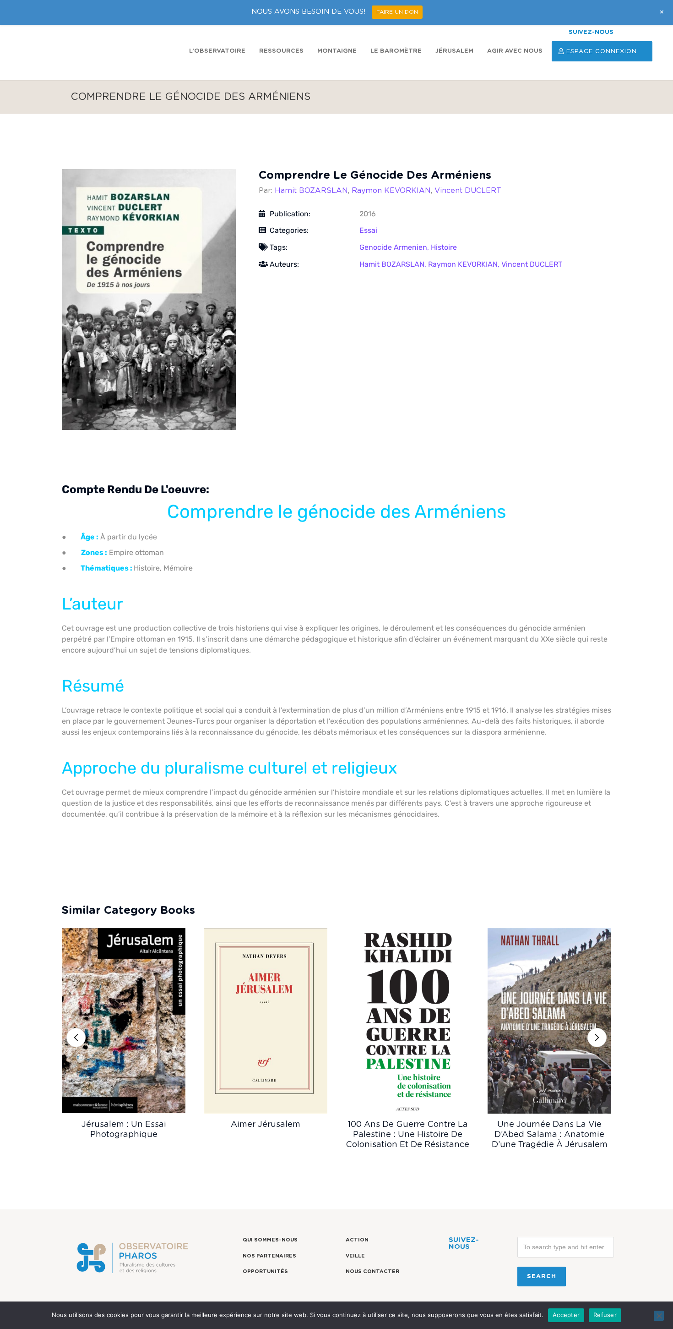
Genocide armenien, (395, 247)
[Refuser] (659, 1316)
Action (357, 1239)
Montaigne (337, 51)
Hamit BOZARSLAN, (393, 264)
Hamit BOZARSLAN (311, 190)
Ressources (281, 51)
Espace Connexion (601, 52)
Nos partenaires (269, 1255)
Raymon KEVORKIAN (391, 190)
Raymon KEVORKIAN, (464, 264)
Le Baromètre (396, 51)
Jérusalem (454, 51)
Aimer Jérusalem (265, 1124)
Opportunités (265, 1271)
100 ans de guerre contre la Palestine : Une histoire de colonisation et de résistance (407, 1134)
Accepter (566, 1314)
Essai (368, 230)
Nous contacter (372, 1271)
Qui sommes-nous (270, 1239)
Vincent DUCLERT (467, 190)
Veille (355, 1255)
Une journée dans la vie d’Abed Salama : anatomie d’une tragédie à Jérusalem (550, 1134)
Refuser (605, 1314)
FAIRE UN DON (397, 12)
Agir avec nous (515, 51)
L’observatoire (217, 51)
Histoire (444, 247)
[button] (76, 1037)
